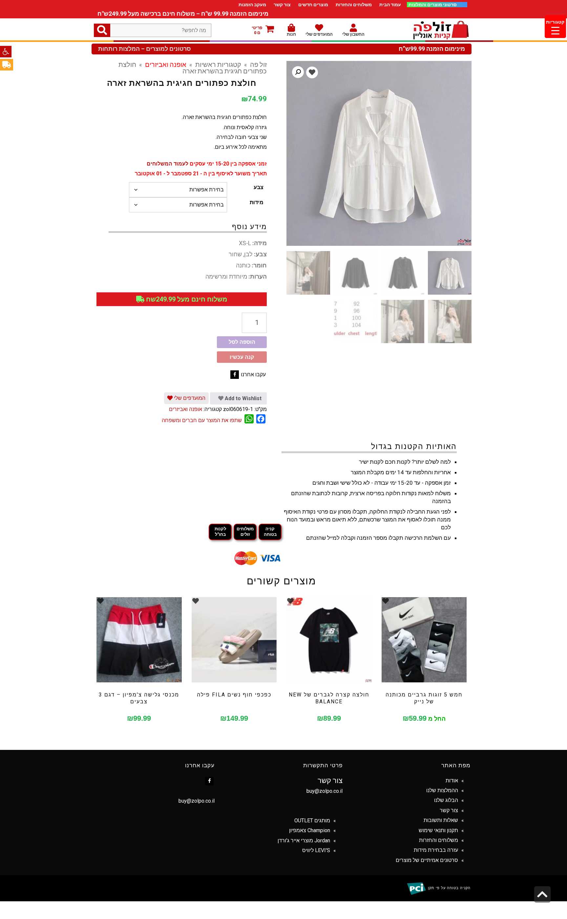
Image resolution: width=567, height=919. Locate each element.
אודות (452, 780)
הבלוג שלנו (446, 800)
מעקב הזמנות (252, 4)
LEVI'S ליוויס (316, 850)
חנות (291, 34)
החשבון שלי (353, 34)
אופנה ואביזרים (165, 64)
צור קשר (282, 4)
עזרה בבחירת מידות (436, 850)
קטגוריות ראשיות (218, 64)
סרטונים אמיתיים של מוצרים (427, 860)
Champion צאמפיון (309, 830)
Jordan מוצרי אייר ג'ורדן (304, 840)
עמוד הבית (390, 4)
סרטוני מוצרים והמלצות (433, 4)
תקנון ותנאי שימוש (438, 830)
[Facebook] (234, 374)
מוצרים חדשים (313, 4)
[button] (5, 51)
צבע (258, 187)
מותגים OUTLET (312, 820)
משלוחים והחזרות (354, 4)
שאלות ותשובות (441, 820)
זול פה (258, 64)
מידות (256, 202)
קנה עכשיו (242, 357)
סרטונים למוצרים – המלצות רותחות (144, 49)
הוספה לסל (242, 342)
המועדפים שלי (319, 34)
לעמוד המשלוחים (167, 164)
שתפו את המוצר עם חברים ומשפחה (202, 420)
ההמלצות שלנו (442, 790)
